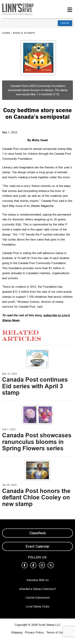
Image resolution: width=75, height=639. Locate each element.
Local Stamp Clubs (37, 606)
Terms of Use (55, 632)
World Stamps (24, 33)
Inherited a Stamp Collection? (37, 588)
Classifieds (37, 533)
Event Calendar (38, 546)
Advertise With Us (38, 580)
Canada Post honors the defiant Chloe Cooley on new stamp (36, 497)
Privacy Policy (34, 632)
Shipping (16, 632)
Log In (65, 23)
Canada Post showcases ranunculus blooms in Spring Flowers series (37, 442)
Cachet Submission (37, 597)
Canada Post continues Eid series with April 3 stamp (35, 386)
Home (6, 33)
